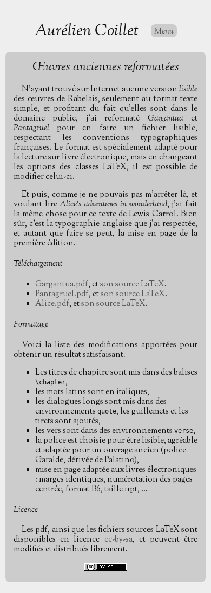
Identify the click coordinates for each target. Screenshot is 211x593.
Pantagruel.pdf (62, 294)
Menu (164, 31)
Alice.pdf (52, 304)
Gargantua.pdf (61, 284)
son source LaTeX (132, 284)
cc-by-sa (118, 539)
